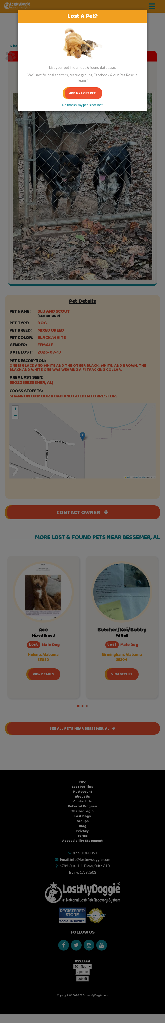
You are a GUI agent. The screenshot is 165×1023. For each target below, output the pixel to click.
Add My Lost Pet (82, 93)
